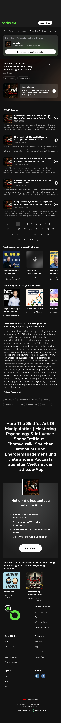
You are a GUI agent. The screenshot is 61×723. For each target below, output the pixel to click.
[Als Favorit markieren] (48, 64)
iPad (6, 682)
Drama (45, 400)
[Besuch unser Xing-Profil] (43, 676)
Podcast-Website (10, 392)
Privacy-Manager (12, 662)
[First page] (7, 224)
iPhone (7, 676)
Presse (38, 617)
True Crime (46, 404)
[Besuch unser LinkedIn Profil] (37, 676)
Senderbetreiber (42, 627)
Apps (37, 647)
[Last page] (43, 240)
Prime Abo (39, 657)
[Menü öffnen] (57, 23)
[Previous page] (13, 224)
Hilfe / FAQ (39, 652)
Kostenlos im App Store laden (30, 52)
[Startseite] (4, 31)
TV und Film (32, 404)
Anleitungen (9, 78)
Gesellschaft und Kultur (14, 404)
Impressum (10, 652)
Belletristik (23, 78)
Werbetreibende (42, 622)
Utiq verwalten (11, 657)
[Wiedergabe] (54, 91)
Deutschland (32, 700)
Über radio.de (41, 612)
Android (8, 687)
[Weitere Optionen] (56, 64)
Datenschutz (10, 647)
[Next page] (38, 240)
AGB (6, 642)
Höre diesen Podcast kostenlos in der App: (24, 38)
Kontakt (38, 642)
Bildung (35, 400)
